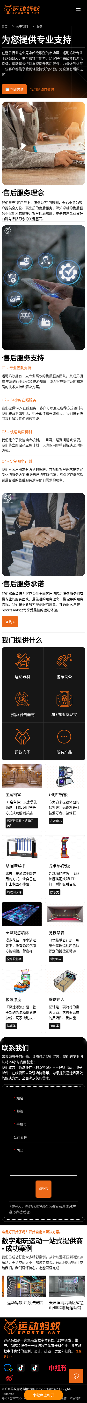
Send (43, 1189)
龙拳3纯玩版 (65, 867)
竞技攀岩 (65, 934)
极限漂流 (22, 1001)
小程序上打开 (43, 1395)
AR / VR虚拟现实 (64, 699)
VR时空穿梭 (65, 798)
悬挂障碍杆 (22, 867)
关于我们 (22, 26)
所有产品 (64, 736)
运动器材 (22, 661)
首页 (4, 26)
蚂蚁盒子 (22, 736)
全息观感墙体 (22, 934)
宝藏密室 (22, 798)
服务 (39, 26)
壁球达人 (65, 1001)
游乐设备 (64, 661)
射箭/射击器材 (22, 699)
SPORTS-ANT (22, 9)
